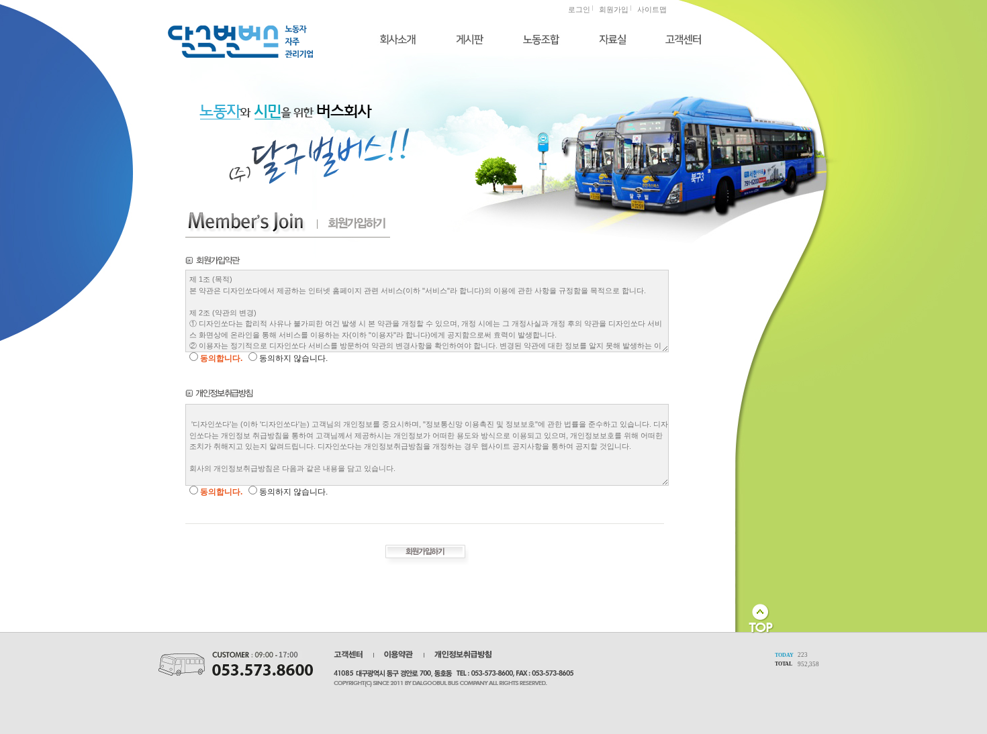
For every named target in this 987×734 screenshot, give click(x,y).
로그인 (579, 9)
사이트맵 (652, 9)
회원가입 (613, 9)
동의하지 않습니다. (293, 358)
